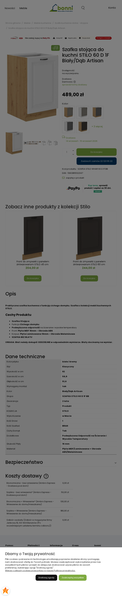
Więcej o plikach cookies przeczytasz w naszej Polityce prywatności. (40, 570)
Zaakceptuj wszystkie (73, 577)
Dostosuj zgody (46, 577)
